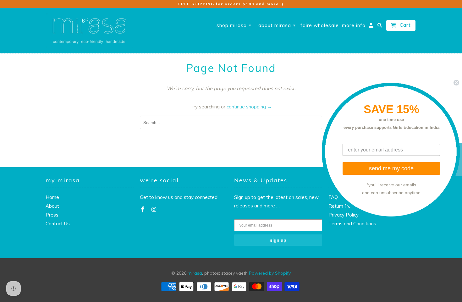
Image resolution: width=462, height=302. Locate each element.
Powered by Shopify (270, 273)
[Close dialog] (456, 82)
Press (52, 215)
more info (354, 25)
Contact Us (58, 224)
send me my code (391, 168)
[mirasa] (90, 31)
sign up (278, 240)
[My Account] (371, 27)
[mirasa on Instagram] (154, 209)
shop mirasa (234, 25)
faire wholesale (319, 25)
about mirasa (277, 25)
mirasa (195, 273)
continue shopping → (249, 107)
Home (52, 197)
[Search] (380, 27)
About (52, 206)
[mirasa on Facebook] (143, 209)
